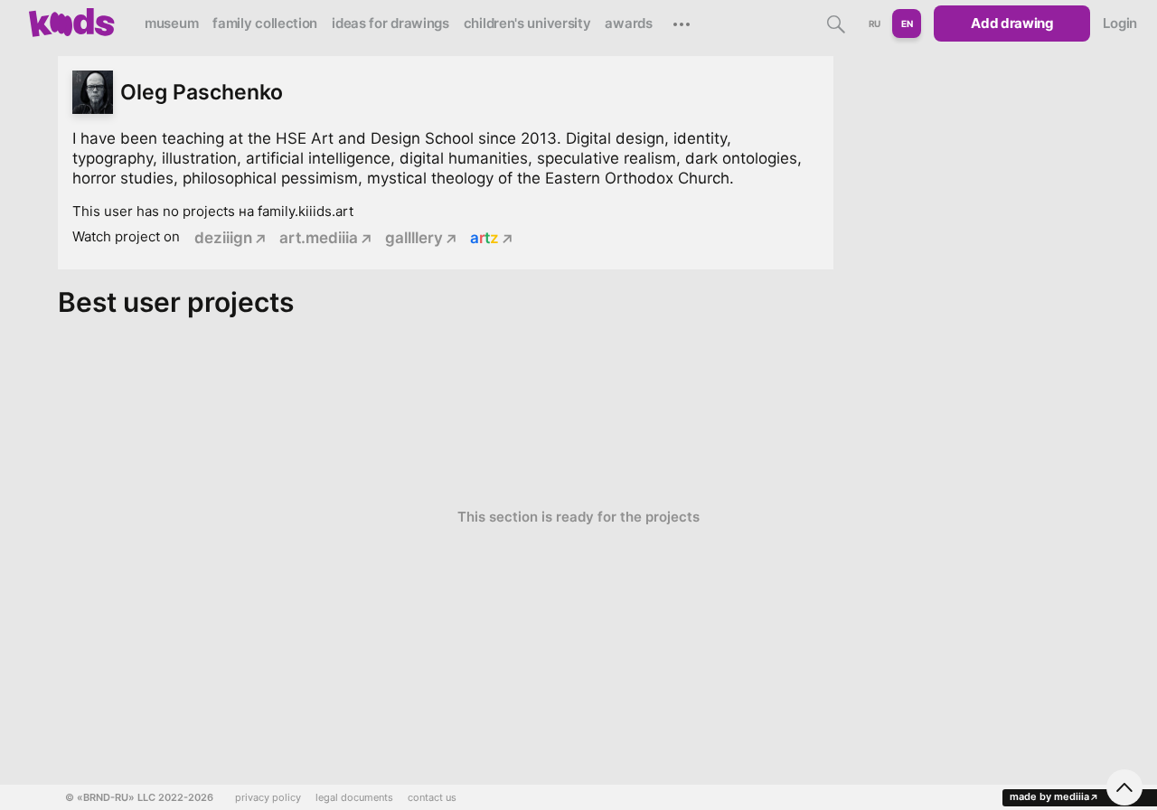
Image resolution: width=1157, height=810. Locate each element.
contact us (432, 798)
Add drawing (1012, 23)
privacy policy (268, 798)
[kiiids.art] (72, 22)
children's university (527, 23)
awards (628, 23)
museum (171, 23)
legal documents (354, 798)
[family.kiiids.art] (72, 22)
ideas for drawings (390, 23)
